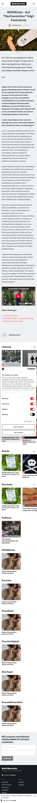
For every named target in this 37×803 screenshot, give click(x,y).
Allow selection (18, 432)
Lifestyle (6, 347)
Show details (28, 421)
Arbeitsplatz (5, 790)
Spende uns (5, 782)
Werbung (4, 792)
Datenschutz (5, 787)
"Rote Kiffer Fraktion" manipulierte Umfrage (18, 318)
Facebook (21, 782)
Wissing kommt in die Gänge (13, 321)
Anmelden (7, 758)
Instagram (21, 785)
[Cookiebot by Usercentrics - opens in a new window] (27, 369)
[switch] (32, 403)
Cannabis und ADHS (10, 316)
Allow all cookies (18, 427)
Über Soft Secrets (7, 785)
